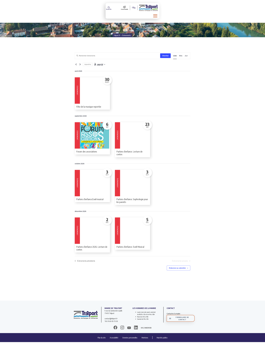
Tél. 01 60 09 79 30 (111, 321)
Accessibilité (114, 337)
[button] (109, 7)
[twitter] (129, 328)
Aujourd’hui (87, 64)
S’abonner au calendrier (177, 268)
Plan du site (102, 337)
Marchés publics (162, 337)
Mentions (145, 337)
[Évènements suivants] (80, 64)
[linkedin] (136, 328)
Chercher (165, 56)
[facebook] (115, 328)
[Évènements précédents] (76, 64)
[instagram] (122, 328)
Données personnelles (129, 337)
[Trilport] (148, 7)
